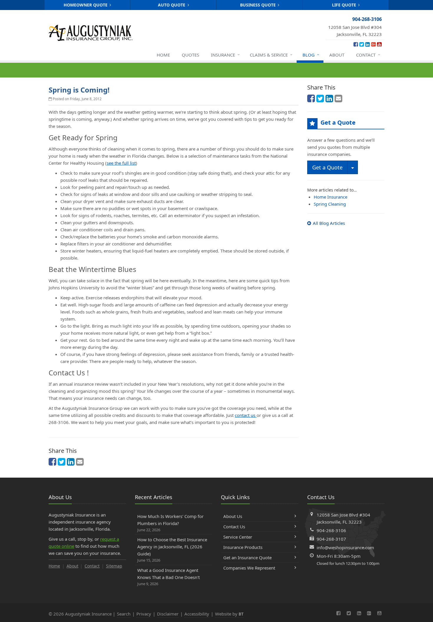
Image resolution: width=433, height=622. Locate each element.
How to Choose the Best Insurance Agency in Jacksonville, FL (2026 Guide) (172, 550)
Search (123, 614)
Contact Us (234, 526)
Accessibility (196, 614)
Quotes (190, 55)
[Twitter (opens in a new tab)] (361, 44)
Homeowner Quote (86, 5)
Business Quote (258, 5)
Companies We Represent (249, 568)
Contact (368, 55)
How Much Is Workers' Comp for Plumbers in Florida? (170, 522)
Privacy (143, 614)
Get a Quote (327, 167)
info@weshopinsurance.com (345, 547)
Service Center (237, 537)
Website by (229, 614)
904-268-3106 (331, 530)
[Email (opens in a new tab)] (80, 462)
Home (163, 55)
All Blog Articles (329, 223)
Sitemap (114, 566)
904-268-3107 (331, 539)
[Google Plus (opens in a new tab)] (373, 44)
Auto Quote (172, 5)
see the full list (121, 163)
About (336, 55)
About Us (232, 516)
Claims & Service (271, 55)
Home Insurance (330, 197)
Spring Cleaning (330, 204)
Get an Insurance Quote (247, 557)
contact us (246, 415)
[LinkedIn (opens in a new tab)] (367, 44)
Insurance (225, 55)
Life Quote (344, 5)
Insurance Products (242, 547)
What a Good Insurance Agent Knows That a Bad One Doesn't (168, 576)
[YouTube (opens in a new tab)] (379, 44)
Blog (311, 55)
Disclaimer (168, 614)
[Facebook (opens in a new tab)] (355, 44)
